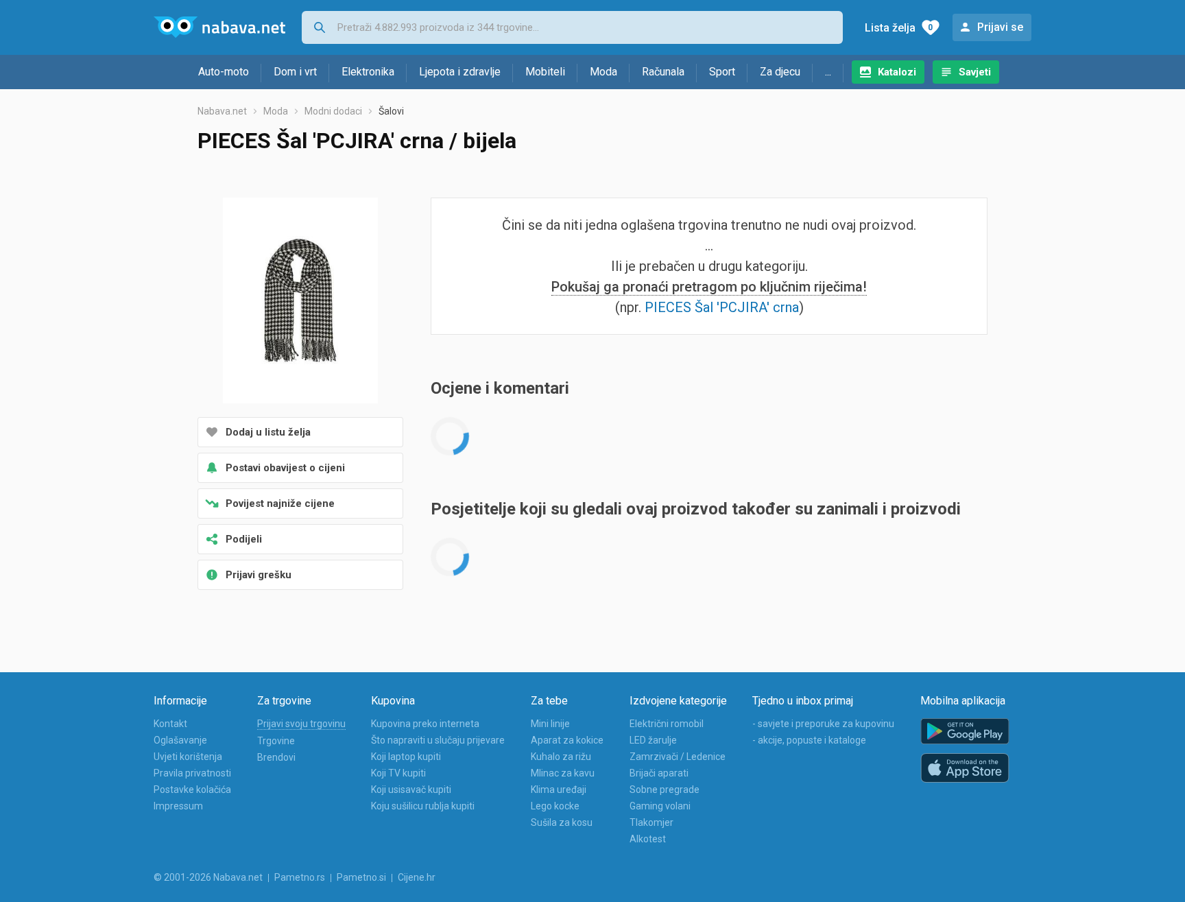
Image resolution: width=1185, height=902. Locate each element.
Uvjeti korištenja (188, 756)
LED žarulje (653, 740)
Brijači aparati (659, 773)
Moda (603, 71)
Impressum (178, 805)
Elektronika (368, 71)
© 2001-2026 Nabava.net (208, 877)
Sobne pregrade (664, 789)
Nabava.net (222, 111)
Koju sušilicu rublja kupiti (423, 805)
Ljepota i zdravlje (460, 71)
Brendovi (276, 757)
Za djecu (780, 71)
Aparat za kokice (567, 740)
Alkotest (648, 838)
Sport (722, 71)
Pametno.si (361, 877)
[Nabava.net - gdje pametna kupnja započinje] (219, 27)
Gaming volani (660, 805)
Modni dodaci (333, 111)
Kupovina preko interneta (425, 723)
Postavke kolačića (192, 789)
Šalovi (391, 111)
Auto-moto (223, 71)
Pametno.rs (299, 877)
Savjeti (975, 72)
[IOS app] (964, 768)
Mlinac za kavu (563, 773)
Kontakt (170, 723)
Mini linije (550, 723)
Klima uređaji (558, 789)
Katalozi (897, 72)
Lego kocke (555, 805)
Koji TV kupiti (398, 773)
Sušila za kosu (561, 822)
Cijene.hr (416, 877)
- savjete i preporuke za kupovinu (823, 723)
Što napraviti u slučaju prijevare (438, 740)
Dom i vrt (295, 71)
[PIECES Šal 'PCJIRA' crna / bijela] (300, 302)
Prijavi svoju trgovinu (301, 723)
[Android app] (964, 731)
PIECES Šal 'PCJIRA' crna (722, 307)
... (828, 71)
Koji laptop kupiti (406, 756)
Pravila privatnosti (192, 773)
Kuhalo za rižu (561, 756)
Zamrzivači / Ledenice (678, 756)
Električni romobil (667, 723)
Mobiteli (545, 71)
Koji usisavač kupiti (411, 789)
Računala (663, 71)
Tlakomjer (651, 822)
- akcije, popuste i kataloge (809, 740)
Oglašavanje (180, 740)
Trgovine (276, 740)
